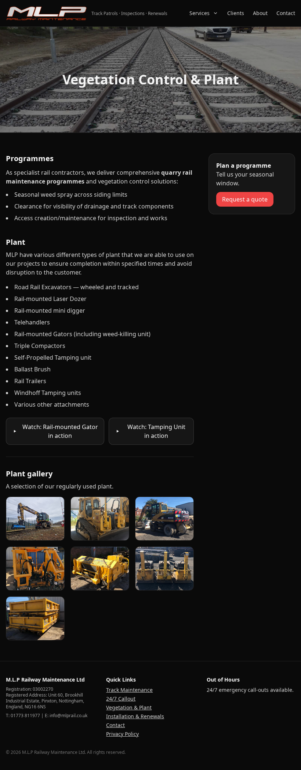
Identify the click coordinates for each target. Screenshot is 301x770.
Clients (235, 13)
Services (199, 13)
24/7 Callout (120, 698)
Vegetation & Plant (129, 707)
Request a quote (245, 199)
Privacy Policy (122, 733)
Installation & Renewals (135, 716)
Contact (285, 13)
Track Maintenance (129, 689)
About (260, 13)
